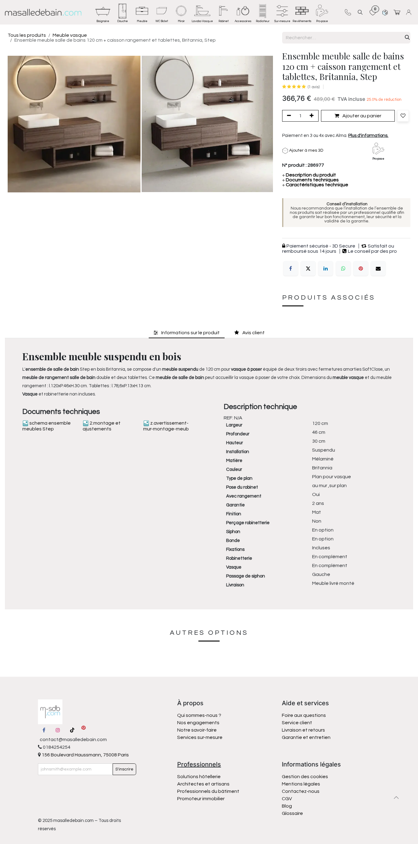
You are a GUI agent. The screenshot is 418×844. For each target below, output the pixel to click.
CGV (287, 798)
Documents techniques (310, 179)
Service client (297, 722)
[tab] (186, 332)
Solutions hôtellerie (199, 776)
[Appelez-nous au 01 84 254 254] (347, 12)
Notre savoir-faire (197, 730)
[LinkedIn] (325, 268)
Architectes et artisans (203, 784)
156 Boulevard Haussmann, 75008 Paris (85, 754)
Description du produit (309, 174)
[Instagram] (58, 730)
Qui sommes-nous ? (199, 715)
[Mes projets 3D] (385, 12)
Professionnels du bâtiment (208, 791)
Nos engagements (198, 722)
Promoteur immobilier (201, 798)
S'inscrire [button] (124, 769)
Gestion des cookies (305, 776)
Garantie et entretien (306, 737)
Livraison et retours (303, 730)
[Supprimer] (288, 116)
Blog (287, 806)
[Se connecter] (410, 12)
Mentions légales (301, 784)
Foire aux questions (304, 715)
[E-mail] (378, 268)
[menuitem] (103, 12)
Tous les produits (27, 35)
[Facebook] (290, 268)
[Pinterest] (360, 268)
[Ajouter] (313, 116)
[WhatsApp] (343, 268)
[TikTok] (72, 730)
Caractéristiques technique (315, 184)
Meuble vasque (70, 35)
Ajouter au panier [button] (361, 115)
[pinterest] (83, 730)
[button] (360, 12)
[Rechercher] (407, 38)
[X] (308, 268)
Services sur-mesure (199, 737)
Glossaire (292, 813)
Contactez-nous (301, 791)
